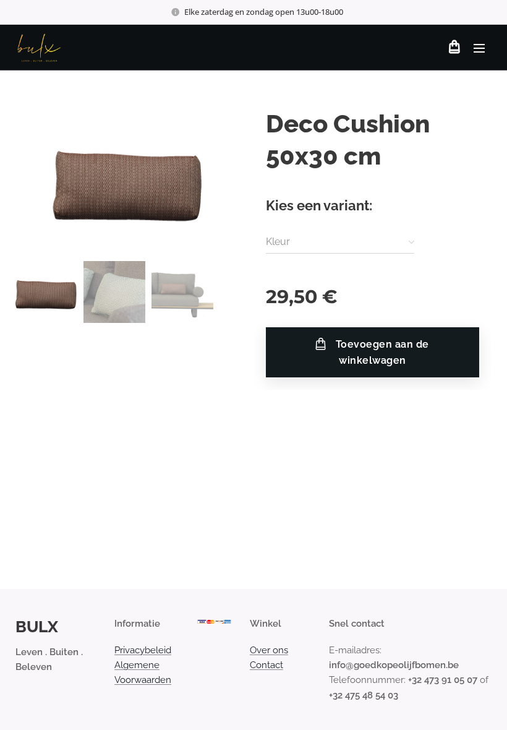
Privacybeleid (142, 650)
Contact (266, 665)
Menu (479, 47)
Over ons (269, 650)
